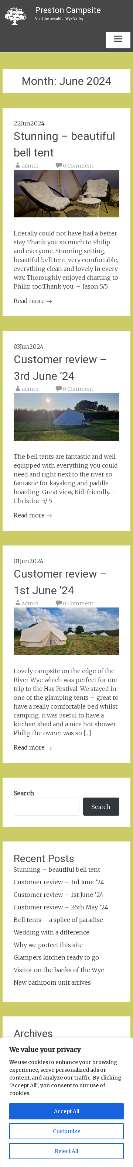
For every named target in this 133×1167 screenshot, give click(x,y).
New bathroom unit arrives (52, 982)
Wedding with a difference (51, 932)
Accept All (66, 1111)
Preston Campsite (68, 10)
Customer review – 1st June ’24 (58, 894)
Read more (33, 300)
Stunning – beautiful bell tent (57, 869)
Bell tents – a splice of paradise (58, 919)
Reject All (66, 1151)
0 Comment (78, 165)
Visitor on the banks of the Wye (59, 970)
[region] (66, 1102)
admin (30, 165)
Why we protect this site (48, 945)
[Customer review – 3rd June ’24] (66, 438)
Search (24, 793)
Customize (66, 1131)
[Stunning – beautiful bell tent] (66, 215)
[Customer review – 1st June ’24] (66, 653)
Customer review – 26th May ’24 (61, 907)
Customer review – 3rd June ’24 (59, 882)
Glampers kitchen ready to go (56, 957)
